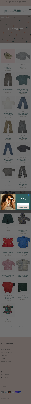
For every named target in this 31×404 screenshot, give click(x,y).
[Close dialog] (29, 195)
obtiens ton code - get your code (23, 207)
